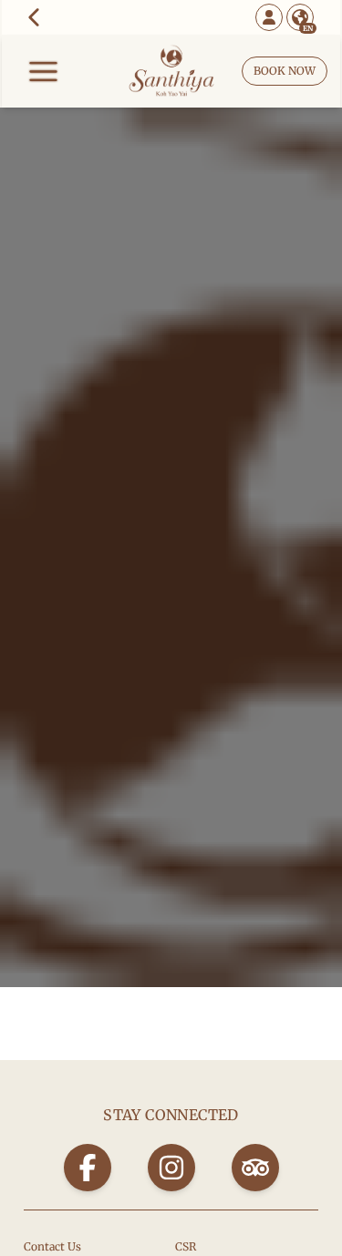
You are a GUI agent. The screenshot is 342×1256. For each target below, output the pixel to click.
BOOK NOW (285, 70)
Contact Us (52, 1246)
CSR (185, 1246)
